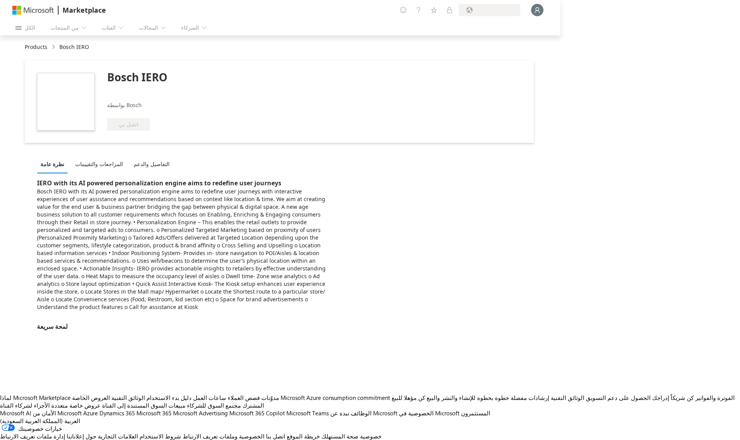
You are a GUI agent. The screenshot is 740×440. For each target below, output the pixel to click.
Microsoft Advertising (200, 413)
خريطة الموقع (303, 436)
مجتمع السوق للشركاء (214, 405)
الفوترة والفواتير (715, 397)
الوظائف (361, 413)
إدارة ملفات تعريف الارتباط (32, 436)
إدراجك (660, 397)
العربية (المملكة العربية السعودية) (40, 421)
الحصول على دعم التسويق (618, 397)
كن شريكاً (682, 397)
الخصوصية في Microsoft (429, 413)
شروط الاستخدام (160, 436)
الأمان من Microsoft (57, 413)
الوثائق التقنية (128, 397)
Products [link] (36, 46)
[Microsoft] (33, 10)
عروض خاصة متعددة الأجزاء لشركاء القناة (50, 405)
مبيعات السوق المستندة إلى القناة (143, 405)
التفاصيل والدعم (152, 164)
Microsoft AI (15, 413)
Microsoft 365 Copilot (257, 413)
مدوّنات (270, 397)
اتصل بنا (275, 436)
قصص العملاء (244, 397)
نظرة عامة (52, 164)
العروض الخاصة (91, 397)
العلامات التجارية (118, 436)
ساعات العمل (209, 397)
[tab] (54, 163)
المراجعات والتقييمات (99, 164)
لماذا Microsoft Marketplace (35, 397)
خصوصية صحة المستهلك (351, 436)
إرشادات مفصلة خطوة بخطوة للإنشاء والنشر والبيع (488, 397)
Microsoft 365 (154, 413)
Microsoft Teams (307, 413)
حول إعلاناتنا (81, 436)
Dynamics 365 (117, 413)
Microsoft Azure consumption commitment (336, 397)
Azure (90, 413)
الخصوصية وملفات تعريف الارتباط (223, 436)
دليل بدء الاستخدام (169, 397)
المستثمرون (475, 413)
